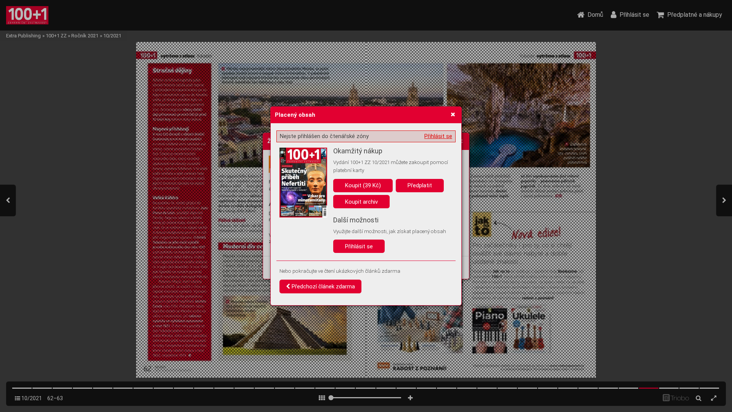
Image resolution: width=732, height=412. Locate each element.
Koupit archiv (361, 201)
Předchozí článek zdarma (322, 286)
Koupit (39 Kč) (363, 185)
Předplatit (420, 185)
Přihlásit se (438, 136)
